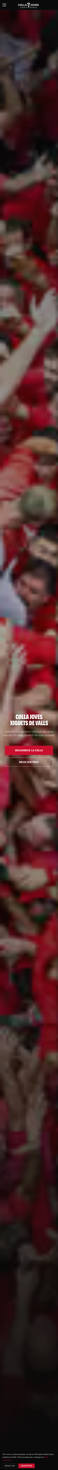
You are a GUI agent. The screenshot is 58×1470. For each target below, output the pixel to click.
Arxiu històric (29, 762)
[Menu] (4, 5)
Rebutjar (9, 1465)
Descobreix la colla (29, 750)
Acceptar (26, 1465)
